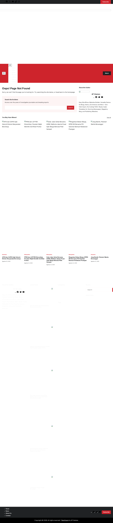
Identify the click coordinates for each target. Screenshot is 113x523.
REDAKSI (92, 299)
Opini (77, 294)
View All (109, 117)
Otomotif (61, 297)
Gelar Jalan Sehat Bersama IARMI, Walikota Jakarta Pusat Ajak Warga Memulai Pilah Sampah (55, 259)
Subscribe (106, 512)
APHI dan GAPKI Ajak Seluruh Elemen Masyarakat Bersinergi (11, 258)
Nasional (71, 292)
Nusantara (4, 254)
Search (70, 107)
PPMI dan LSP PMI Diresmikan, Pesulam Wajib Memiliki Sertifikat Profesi (34, 258)
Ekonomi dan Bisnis (64, 289)
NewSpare (65, 520)
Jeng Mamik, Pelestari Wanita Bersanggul (99, 258)
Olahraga (70, 294)
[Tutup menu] (10, 65)
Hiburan (74, 289)
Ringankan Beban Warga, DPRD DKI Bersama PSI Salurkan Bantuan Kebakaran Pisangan (78, 258)
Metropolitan (27, 254)
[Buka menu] (4, 73)
